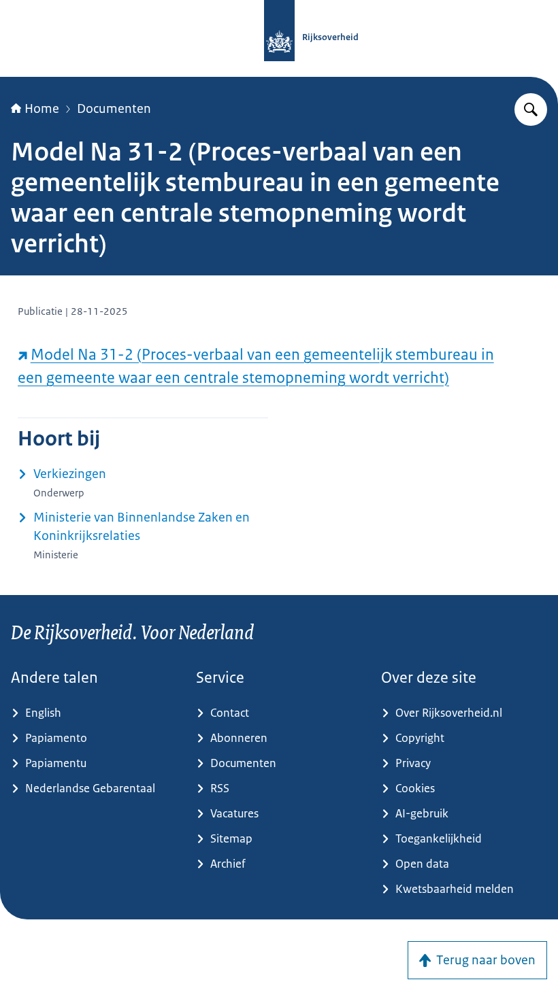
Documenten (114, 109)
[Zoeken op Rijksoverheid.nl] (530, 109)
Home (41, 109)
